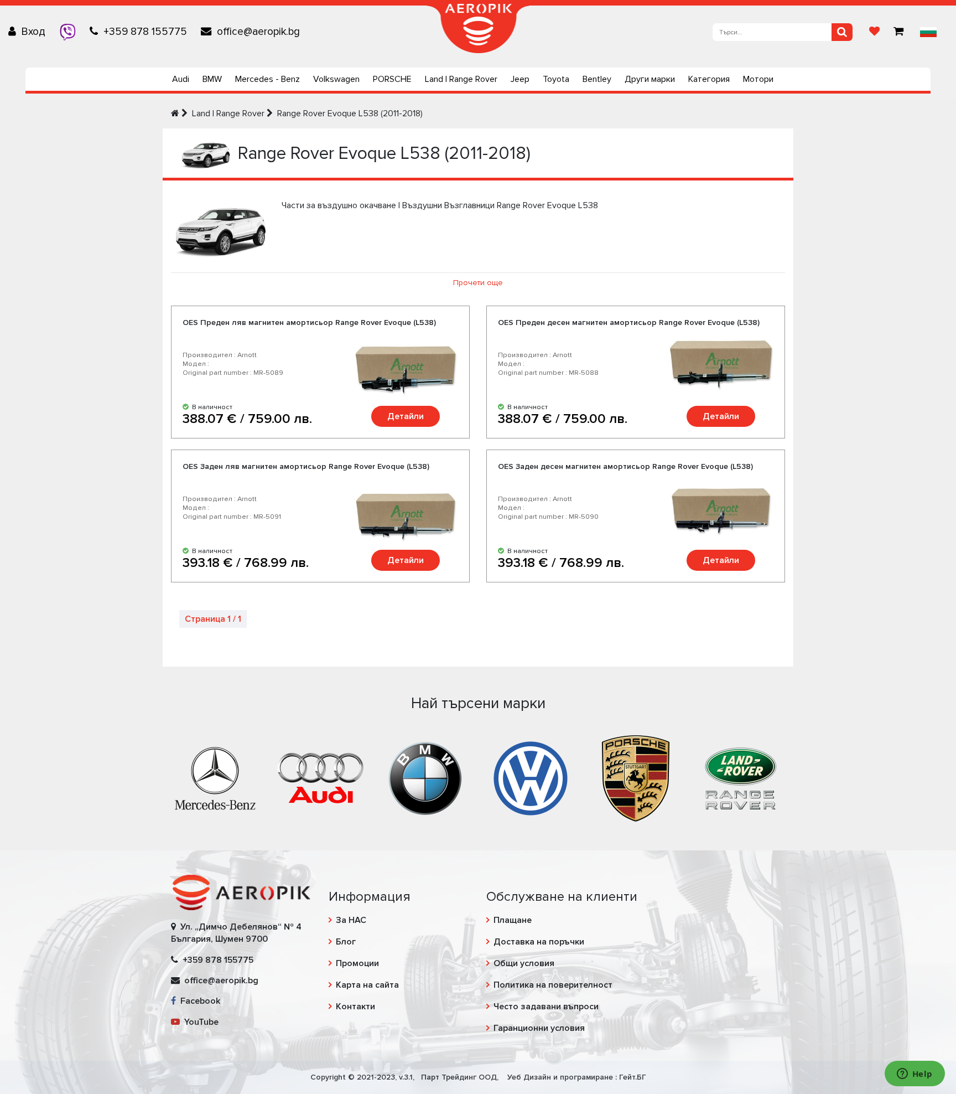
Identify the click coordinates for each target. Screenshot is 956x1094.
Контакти (355, 1006)
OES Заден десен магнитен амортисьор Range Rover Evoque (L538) (625, 466)
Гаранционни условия (539, 1028)
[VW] (530, 777)
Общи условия (523, 963)
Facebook (198, 1001)
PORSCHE (392, 79)
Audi (180, 79)
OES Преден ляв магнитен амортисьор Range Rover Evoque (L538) (309, 322)
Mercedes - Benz (267, 79)
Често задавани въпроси (546, 1006)
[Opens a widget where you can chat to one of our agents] (914, 1074)
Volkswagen (336, 79)
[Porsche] (635, 777)
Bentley (597, 79)
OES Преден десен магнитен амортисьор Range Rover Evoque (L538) (629, 322)
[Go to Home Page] (175, 113)
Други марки (650, 79)
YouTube (199, 1022)
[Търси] (842, 32)
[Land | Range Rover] (741, 777)
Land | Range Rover (461, 79)
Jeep (520, 79)
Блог (346, 941)
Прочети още (478, 282)
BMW (212, 79)
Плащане (512, 920)
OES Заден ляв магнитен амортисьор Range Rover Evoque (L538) (306, 466)
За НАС (351, 920)
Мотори (758, 79)
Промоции (357, 963)
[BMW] (425, 777)
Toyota (556, 79)
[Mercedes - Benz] (215, 777)
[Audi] (320, 777)
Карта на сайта (367, 984)
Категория (709, 79)
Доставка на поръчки (538, 941)
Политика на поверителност (552, 984)
